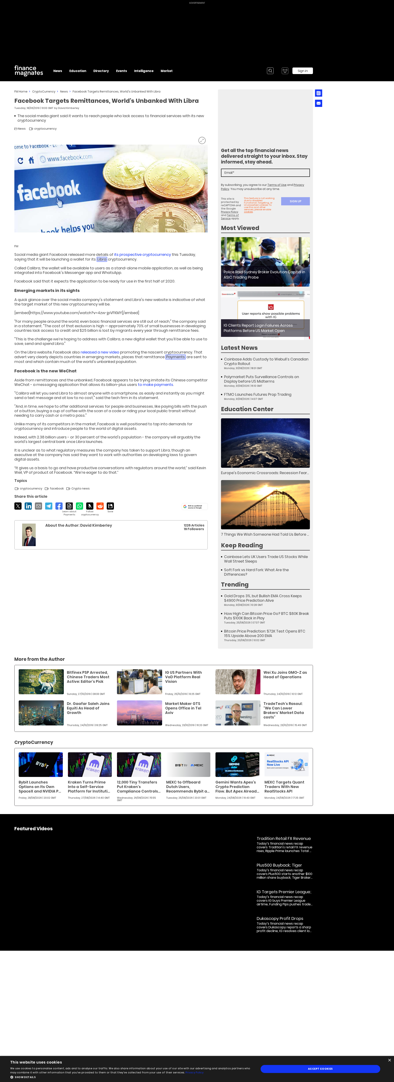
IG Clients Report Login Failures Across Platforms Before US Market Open (258, 328)
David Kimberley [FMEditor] (68, 108)
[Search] (270, 70)
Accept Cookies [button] (320, 1069)
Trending (235, 585)
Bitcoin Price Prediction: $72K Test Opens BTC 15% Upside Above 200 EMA (264, 633)
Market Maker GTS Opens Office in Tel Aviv (183, 708)
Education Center (247, 409)
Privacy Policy (229, 212)
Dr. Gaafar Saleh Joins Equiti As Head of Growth (88, 708)
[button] (131, 1077)
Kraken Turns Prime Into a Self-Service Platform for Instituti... (89, 787)
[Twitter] (18, 506)
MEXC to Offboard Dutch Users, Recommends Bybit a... (188, 787)
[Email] (38, 506)
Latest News (239, 348)
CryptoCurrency (43, 91)
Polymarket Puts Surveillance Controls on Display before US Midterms (261, 379)
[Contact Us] (318, 103)
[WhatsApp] (79, 506)
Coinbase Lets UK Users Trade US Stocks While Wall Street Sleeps (266, 559)
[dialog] (197, 1069)
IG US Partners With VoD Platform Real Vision (183, 677)
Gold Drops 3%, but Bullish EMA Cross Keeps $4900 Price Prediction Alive (263, 598)
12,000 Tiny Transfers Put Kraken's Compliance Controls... (138, 787)
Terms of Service (230, 216)
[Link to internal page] (29, 535)
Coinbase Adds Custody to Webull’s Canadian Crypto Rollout (266, 361)
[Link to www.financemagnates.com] (265, 262)
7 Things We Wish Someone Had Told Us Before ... (265, 534)
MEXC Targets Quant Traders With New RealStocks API (284, 787)
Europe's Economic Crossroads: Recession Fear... (265, 472)
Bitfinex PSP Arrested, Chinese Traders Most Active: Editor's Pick (88, 677)
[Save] (110, 507)
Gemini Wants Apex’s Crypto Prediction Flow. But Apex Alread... (237, 787)
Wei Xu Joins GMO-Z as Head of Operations (285, 674)
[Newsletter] (318, 93)
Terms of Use (276, 185)
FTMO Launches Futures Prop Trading (257, 394)
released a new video (100, 352)
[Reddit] (100, 506)
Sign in (303, 71)
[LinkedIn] (28, 506)
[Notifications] (285, 70)
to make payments (155, 384)
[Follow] (89, 509)
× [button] (389, 1060)
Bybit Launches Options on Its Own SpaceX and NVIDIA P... (40, 787)
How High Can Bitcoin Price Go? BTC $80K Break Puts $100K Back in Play (266, 615)
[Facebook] (59, 506)
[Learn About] (69, 509)
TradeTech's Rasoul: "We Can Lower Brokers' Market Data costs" (283, 710)
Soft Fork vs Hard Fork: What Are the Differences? (256, 572)
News (64, 91)
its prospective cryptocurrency (142, 254)
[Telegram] (48, 506)
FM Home (20, 91)
